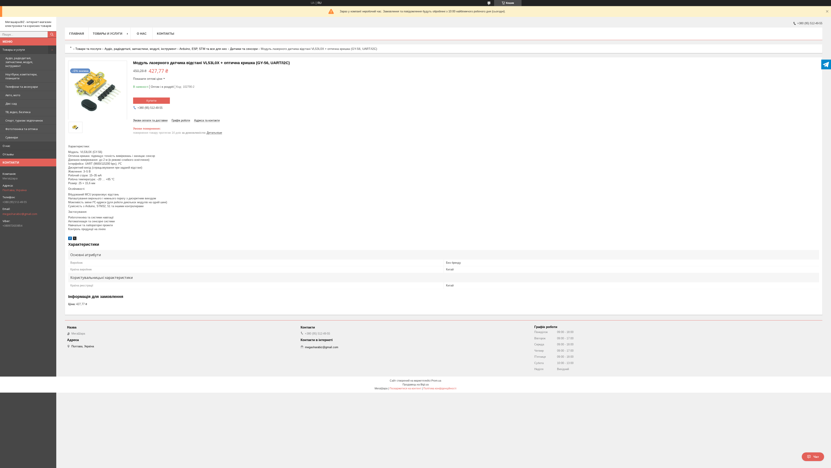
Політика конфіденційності (439, 388)
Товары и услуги (14, 50)
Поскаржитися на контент (405, 388)
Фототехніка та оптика (21, 129)
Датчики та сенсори (244, 48)
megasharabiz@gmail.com (20, 214)
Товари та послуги (88, 48)
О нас (6, 146)
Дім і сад (11, 104)
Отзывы (8, 154)
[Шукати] (52, 34)
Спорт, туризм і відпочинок (24, 120)
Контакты (165, 33)
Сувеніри (11, 137)
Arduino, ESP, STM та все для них (203, 48)
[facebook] (70, 239)
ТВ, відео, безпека (18, 112)
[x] (74, 239)
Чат (816, 456)
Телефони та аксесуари (21, 87)
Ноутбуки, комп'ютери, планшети (21, 76)
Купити (151, 100)
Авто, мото (12, 95)
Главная (76, 33)
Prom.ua (436, 380)
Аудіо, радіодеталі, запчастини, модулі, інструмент (19, 62)
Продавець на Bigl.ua (416, 384)
